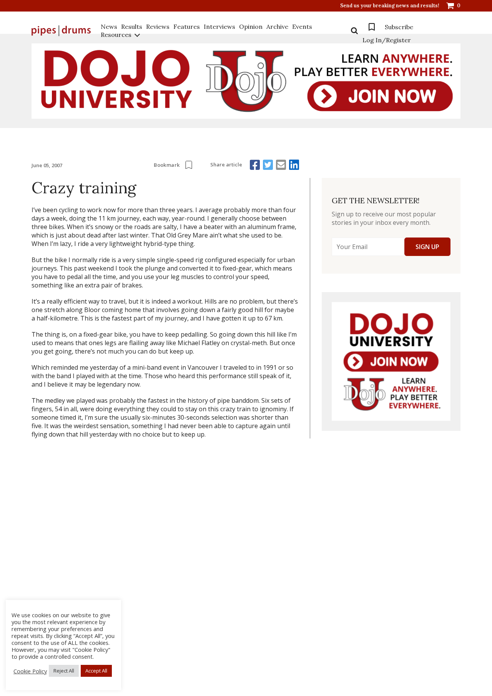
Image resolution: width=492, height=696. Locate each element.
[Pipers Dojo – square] (391, 361)
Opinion (251, 26)
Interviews (219, 26)
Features (186, 26)
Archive (277, 26)
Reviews (158, 26)
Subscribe (399, 27)
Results (131, 26)
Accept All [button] (96, 670)
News (109, 26)
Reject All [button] (63, 670)
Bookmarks (371, 27)
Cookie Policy (30, 671)
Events (302, 26)
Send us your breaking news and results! (389, 6)
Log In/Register (386, 40)
